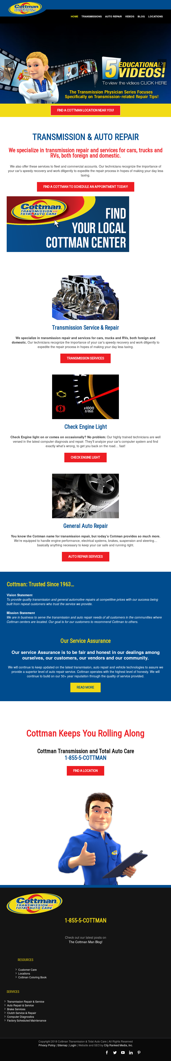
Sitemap (62, 1045)
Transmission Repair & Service (25, 1001)
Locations (24, 973)
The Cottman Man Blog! (85, 942)
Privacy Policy (47, 1045)
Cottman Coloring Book (32, 977)
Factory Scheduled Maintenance (26, 1020)
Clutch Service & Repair (21, 1012)
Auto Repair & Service (20, 1005)
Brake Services (16, 1009)
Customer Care (27, 969)
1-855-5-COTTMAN (85, 758)
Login (72, 1045)
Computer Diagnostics (20, 1016)
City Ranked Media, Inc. (118, 1045)
